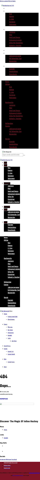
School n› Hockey (15, 45)
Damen (11, 16)
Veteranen (12, 24)
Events (8, 53)
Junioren (12, 32)
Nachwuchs (9, 29)
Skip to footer (12, 1)
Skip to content (4, 1)
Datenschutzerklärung (34, 473)
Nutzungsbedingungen (17, 475)
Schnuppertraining (15, 40)
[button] (20, 79)
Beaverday (13, 61)
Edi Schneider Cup (15, 58)
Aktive (7, 11)
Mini (10, 35)
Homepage (4, 399)
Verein (7, 66)
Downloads (13, 74)
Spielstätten (13, 71)
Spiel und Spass (14, 37)
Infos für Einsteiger (16, 43)
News (7, 8)
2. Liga (11, 19)
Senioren (12, 22)
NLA (10, 14)
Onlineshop (9, 50)
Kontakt (12, 69)
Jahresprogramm (15, 56)
